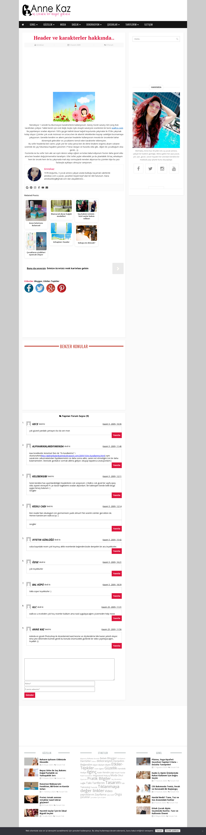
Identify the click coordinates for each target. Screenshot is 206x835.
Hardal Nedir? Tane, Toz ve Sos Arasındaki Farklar (165, 798)
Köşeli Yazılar (120, 772)
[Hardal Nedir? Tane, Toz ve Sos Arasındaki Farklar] (143, 802)
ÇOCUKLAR (112, 24)
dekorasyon (105, 761)
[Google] (27, 187)
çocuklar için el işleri (98, 797)
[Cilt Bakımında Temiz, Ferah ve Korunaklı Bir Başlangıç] (143, 791)
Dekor (94, 761)
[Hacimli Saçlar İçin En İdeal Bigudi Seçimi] (31, 815)
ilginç (92, 772)
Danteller (85, 761)
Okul (120, 775)
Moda (113, 775)
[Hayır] (202, 831)
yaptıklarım (87, 794)
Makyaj (107, 775)
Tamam (159, 831)
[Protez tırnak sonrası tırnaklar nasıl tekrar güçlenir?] (31, 802)
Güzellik (46, 753)
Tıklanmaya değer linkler (99, 788)
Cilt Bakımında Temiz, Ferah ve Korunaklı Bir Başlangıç (166, 787)
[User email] (47, 187)
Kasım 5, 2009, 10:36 (112, 424)
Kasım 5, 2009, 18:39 (112, 584)
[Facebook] (39, 187)
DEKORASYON (93, 24)
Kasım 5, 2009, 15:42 (112, 539)
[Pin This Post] (62, 291)
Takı (89, 783)
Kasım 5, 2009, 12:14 (112, 506)
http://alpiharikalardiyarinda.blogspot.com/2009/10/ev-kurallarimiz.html (73, 455)
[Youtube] (43, 187)
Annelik (96, 758)
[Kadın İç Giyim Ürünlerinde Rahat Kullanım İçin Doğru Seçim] (143, 778)
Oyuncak (83, 779)
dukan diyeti (104, 764)
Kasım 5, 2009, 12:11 (112, 476)
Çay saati (110, 795)
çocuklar (85, 797)
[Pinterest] (31, 187)
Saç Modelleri (116, 779)
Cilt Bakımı (121, 758)
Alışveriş (83, 758)
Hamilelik (122, 768)
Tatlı (123, 783)
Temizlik (94, 787)
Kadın (99, 772)
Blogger (38, 281)
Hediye (83, 772)
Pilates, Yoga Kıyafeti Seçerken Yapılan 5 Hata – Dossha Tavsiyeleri (165, 762)
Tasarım (113, 782)
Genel (159, 753)
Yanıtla (116, 435)
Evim (96, 769)
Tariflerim (98, 783)
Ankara (90, 758)
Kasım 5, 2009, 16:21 (112, 562)
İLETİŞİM (148, 24)
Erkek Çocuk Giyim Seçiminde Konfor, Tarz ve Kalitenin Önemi (165, 811)
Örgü (118, 794)
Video (109, 791)
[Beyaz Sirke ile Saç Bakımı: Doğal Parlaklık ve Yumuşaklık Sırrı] (31, 775)
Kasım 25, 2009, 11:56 (111, 629)
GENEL (33, 24)
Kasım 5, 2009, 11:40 (112, 446)
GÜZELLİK (48, 24)
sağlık (82, 783)
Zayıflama (100, 794)
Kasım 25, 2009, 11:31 (111, 607)
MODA (63, 24)
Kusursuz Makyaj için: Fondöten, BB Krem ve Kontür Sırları (54, 786)
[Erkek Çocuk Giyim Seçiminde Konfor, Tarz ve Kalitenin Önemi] (143, 813)
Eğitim (101, 768)
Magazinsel (98, 775)
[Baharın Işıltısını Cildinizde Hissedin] (31, 764)
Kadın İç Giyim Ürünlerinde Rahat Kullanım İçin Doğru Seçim (165, 775)
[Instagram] (35, 187)
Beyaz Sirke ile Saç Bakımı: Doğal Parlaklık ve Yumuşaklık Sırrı (53, 773)
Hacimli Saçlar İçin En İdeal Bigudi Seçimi (53, 812)
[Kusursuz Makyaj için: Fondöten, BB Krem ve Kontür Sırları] (31, 789)
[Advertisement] (74, 71)
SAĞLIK (75, 24)
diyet (95, 764)
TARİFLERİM (131, 24)
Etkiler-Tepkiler (51, 281)
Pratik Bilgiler (99, 778)
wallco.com (117, 128)
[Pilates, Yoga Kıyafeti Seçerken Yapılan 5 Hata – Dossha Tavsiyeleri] (143, 764)
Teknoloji (85, 787)
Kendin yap (108, 772)
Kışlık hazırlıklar (86, 776)
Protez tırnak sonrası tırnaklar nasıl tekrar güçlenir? (50, 800)
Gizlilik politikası (172, 831)
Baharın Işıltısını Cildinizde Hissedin (53, 760)
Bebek (103, 758)
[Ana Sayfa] (46, 16)
